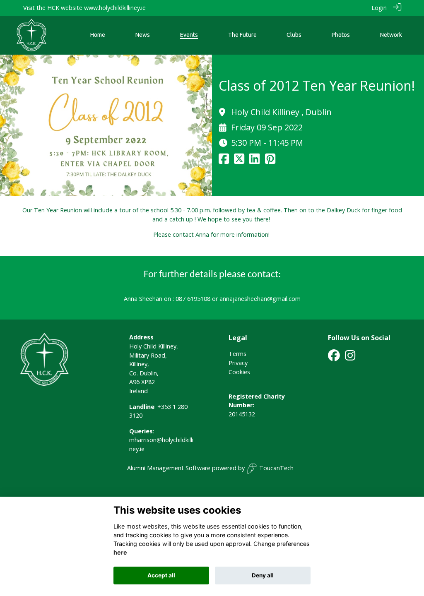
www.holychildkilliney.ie (115, 8)
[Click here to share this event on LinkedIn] (254, 161)
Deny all (263, 575)
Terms (237, 354)
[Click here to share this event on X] (239, 161)
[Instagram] (350, 358)
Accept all (161, 575)
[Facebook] (334, 358)
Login (379, 8)
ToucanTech (276, 468)
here (120, 552)
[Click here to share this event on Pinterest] (270, 161)
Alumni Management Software (168, 468)
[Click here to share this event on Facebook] (224, 161)
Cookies (239, 372)
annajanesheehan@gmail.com (260, 299)
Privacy (238, 363)
